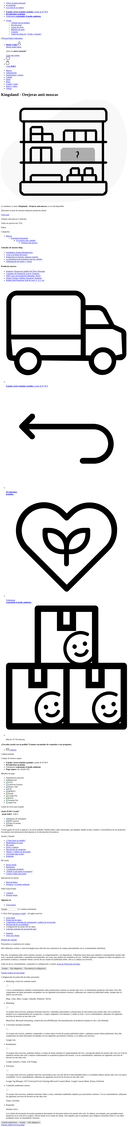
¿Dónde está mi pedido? (20, 23)
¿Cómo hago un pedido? (15, 840)
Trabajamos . (23, 16)
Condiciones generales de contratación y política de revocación (31, 922)
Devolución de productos (16, 849)
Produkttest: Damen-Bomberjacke (19, 252)
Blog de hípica (12, 882)
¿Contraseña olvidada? (15, 869)
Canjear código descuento (16, 874)
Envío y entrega (12, 847)
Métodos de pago (18, 29)
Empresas (10, 856)
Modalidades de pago (14, 843)
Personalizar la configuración (35, 968)
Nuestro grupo (11, 895)
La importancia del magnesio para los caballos (24, 259)
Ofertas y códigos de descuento (18, 852)
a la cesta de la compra (15, 7)
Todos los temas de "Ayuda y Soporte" (26, 34)
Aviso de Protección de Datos (68, 964)
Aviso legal (10, 918)
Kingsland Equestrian (19, 238)
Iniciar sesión (11, 865)
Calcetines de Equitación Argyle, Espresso (22, 273)
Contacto (14, 32)
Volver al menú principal (15, 3)
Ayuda (8, 20)
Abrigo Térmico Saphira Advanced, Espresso (24, 278)
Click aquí (5, 215)
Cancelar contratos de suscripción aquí (21, 929)
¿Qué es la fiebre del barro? (17, 255)
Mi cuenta (10, 845)
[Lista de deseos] (8, 59)
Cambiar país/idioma (28, 909)
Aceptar (5, 968)
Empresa (9, 933)
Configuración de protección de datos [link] (21, 927)
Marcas (9, 236)
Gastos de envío (17, 27)
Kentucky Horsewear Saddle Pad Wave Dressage (25, 271)
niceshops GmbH (19, 913)
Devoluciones (16, 25)
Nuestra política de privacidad (12, 973)
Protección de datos (13, 920)
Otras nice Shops (12, 935)
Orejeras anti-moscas (29, 243)
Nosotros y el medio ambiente (18, 884)
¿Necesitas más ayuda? (15, 854)
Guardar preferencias (9, 1122)
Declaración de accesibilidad (17, 924)
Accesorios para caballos (26, 240)
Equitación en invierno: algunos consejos (22, 257)
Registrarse (10, 867)
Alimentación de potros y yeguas (19, 261)
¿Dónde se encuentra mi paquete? (19, 871)
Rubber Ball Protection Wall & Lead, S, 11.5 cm (25, 280)
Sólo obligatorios (16, 968)
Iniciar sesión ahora (13, 47)
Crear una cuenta (12, 55)
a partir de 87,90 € (27, 12)
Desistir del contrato (9, 940)
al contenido (11, 5)
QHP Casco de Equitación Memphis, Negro (23, 276)
